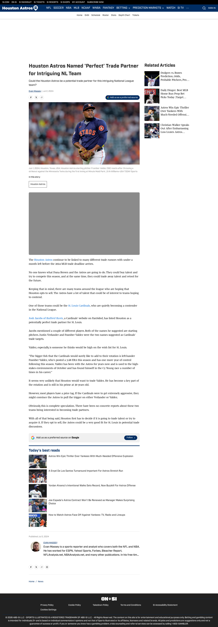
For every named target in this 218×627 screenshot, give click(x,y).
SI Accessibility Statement (165, 605)
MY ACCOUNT (78, 2)
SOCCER (58, 8)
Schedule (95, 15)
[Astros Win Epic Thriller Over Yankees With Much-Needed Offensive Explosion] (166, 113)
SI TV (181, 8)
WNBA (96, 8)
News (40, 582)
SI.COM (5, 2)
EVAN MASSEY (50, 543)
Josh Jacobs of (46, 318)
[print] (47, 567)
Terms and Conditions (130, 605)
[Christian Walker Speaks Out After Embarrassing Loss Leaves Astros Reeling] (166, 130)
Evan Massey (35, 91)
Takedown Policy (100, 605)
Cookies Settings (48, 610)
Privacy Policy (46, 605)
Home (79, 15)
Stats (113, 15)
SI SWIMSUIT (25, 2)
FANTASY (108, 8)
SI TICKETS (39, 2)
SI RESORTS (52, 2)
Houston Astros (37, 184)
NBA (68, 8)
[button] (123, 8)
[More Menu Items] (187, 8)
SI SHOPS (65, 2)
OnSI (87, 15)
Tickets (135, 15)
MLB (76, 8)
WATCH (170, 8)
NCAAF (86, 8)
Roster (105, 15)
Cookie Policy (74, 605)
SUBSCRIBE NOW (95, 2)
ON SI (14, 2)
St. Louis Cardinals (79, 305)
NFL (48, 8)
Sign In (212, 8)
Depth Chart (124, 15)
